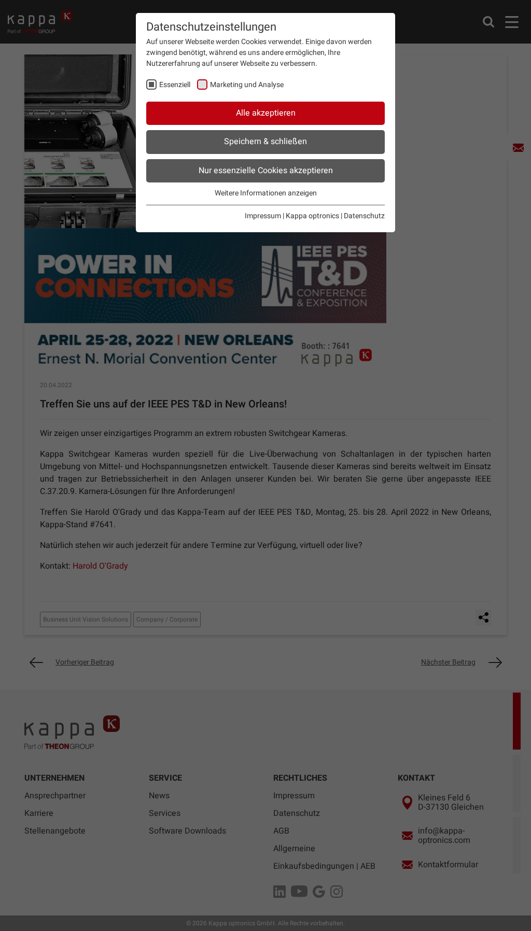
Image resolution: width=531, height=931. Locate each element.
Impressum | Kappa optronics (292, 215)
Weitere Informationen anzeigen (266, 193)
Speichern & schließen (265, 141)
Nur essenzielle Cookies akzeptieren (266, 170)
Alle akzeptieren (266, 113)
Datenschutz (364, 215)
